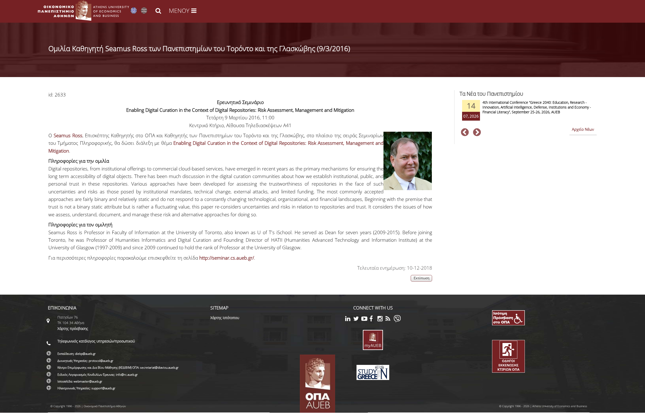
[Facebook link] (373, 319)
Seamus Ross (68, 135)
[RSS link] (389, 319)
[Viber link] (397, 321)
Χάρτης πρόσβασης (72, 328)
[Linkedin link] (349, 319)
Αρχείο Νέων (583, 129)
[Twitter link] (357, 319)
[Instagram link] (381, 319)
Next (477, 132)
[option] (528, 113)
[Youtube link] (365, 319)
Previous (465, 132)
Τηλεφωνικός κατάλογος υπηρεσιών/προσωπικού (96, 341)
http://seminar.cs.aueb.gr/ (226, 258)
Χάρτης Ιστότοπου (224, 317)
